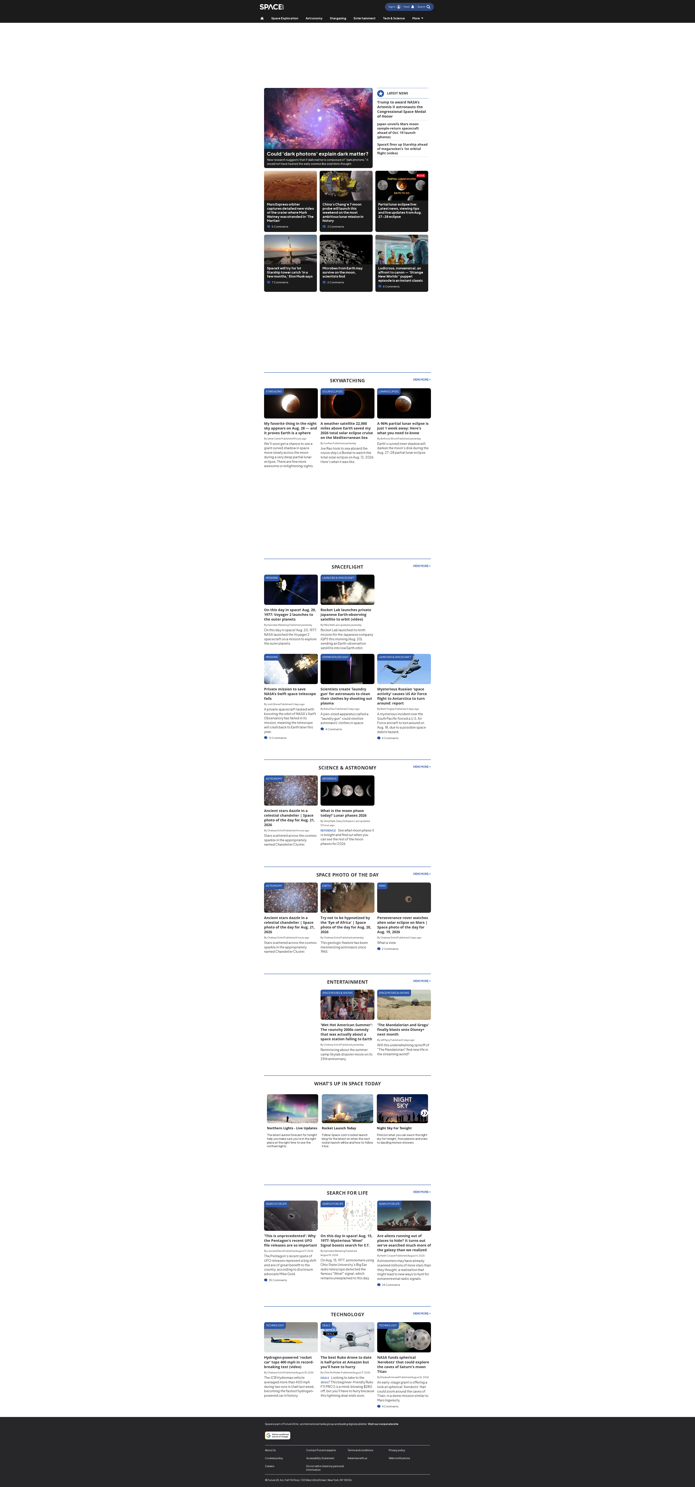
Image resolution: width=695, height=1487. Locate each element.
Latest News (397, 93)
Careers (269, 1466)
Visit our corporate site (383, 1423)
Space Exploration (284, 18)
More (416, 18)
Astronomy (314, 18)
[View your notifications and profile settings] (412, 6)
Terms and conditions (360, 1450)
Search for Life (276, 1203)
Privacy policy (397, 1450)
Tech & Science (394, 18)
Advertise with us (357, 1458)
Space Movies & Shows (337, 992)
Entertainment (365, 18)
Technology (275, 1325)
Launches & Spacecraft (338, 577)
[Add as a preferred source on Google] (277, 1435)
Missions (272, 577)
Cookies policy (274, 1458)
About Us (270, 1450)
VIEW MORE (421, 379)
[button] (424, 7)
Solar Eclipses (332, 391)
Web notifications (399, 1458)
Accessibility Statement (320, 1458)
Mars (382, 885)
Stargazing (338, 18)
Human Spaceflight (335, 657)
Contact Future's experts (321, 1450)
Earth (326, 885)
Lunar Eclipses (389, 391)
